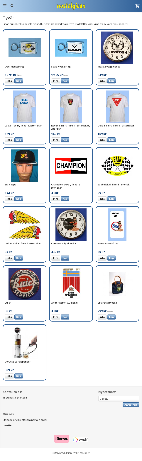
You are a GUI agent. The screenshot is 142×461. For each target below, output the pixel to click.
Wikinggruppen (81, 453)
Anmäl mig (130, 404)
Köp (18, 81)
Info (9, 81)
